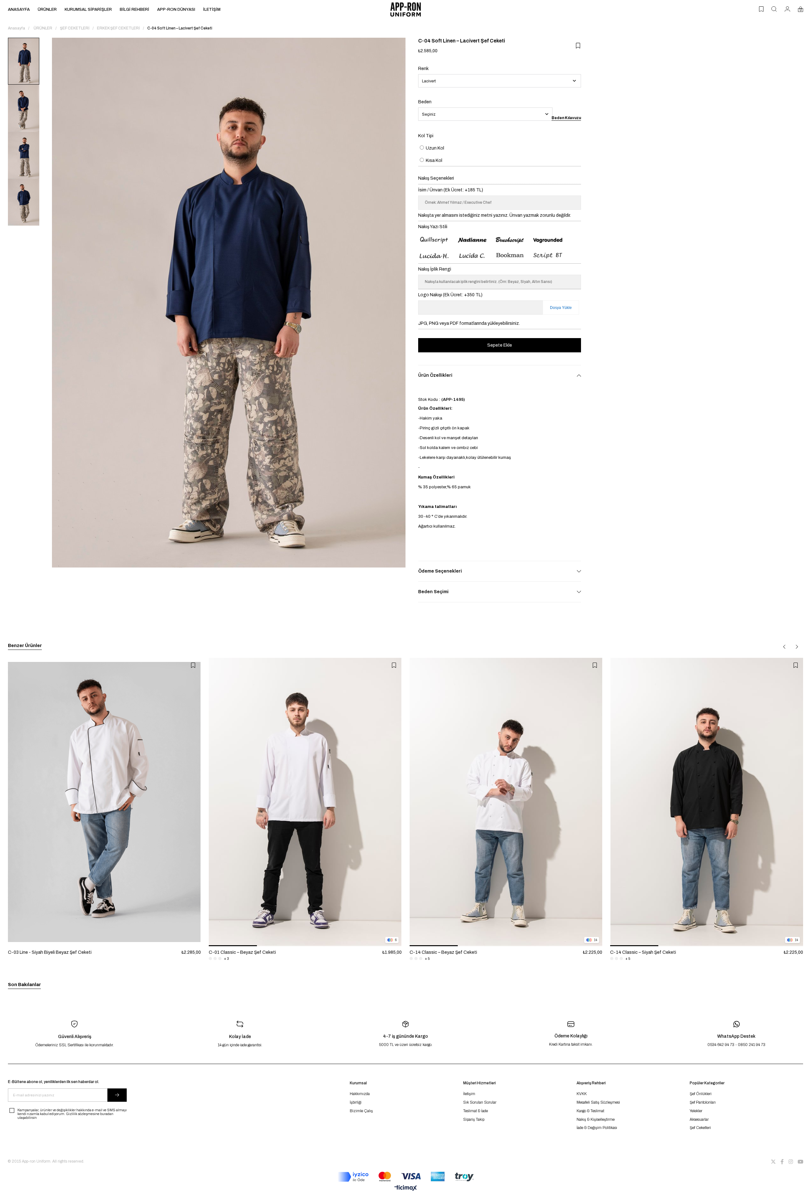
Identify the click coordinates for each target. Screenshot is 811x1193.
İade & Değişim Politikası (597, 1128)
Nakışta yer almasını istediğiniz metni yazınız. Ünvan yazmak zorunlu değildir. (494, 215)
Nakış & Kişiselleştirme (596, 1119)
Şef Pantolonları (703, 1102)
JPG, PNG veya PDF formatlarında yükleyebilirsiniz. (469, 323)
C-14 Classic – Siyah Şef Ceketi (643, 952)
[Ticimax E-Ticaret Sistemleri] (405, 1188)
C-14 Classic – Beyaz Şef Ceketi (443, 952)
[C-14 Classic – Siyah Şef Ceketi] (706, 802)
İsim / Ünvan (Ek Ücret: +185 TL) (450, 190)
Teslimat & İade (475, 1111)
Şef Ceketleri (700, 1128)
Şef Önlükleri (701, 1094)
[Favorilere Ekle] (578, 45)
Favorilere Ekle (193, 665)
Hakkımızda (360, 1094)
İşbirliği (355, 1102)
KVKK (582, 1094)
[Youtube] (800, 1161)
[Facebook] (782, 1161)
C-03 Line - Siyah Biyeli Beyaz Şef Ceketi (50, 952)
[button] (233, 945)
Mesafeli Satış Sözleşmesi (598, 1102)
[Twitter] (773, 1161)
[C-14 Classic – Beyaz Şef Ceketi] (506, 802)
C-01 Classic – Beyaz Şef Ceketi (242, 952)
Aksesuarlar (699, 1119)
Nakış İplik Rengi (434, 269)
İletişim (469, 1094)
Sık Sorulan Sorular (479, 1102)
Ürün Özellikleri (435, 375)
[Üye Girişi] (787, 9)
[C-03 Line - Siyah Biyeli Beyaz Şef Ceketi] (104, 802)
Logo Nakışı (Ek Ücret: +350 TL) (450, 294)
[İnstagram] (791, 1161)
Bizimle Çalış (361, 1111)
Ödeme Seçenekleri (440, 571)
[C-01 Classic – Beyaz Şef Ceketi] (305, 802)
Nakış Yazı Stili (432, 226)
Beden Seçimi (433, 591)
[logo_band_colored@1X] (406, 1177)
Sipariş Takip (473, 1119)
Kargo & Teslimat (590, 1111)
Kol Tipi (425, 135)
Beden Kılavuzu (566, 118)
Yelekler (696, 1111)
